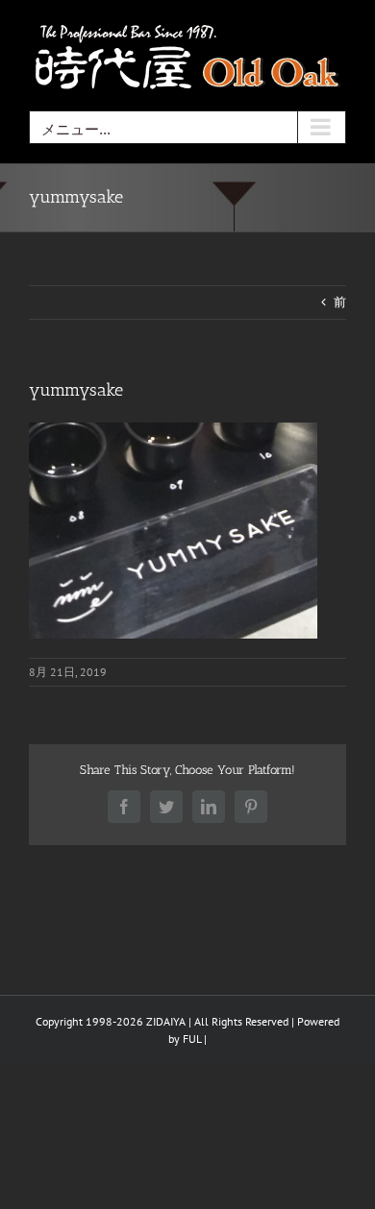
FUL (192, 1038)
